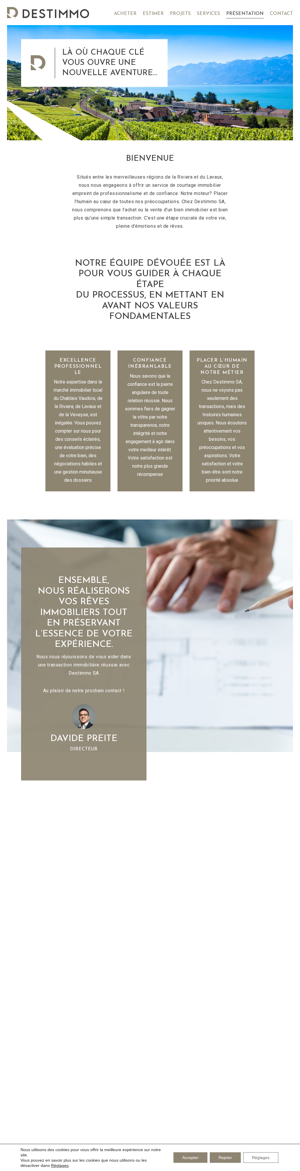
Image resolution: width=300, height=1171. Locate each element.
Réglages (60, 1165)
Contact (281, 13)
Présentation (245, 13)
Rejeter (225, 1157)
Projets (180, 13)
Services (208, 13)
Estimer (153, 13)
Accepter (190, 1157)
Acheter (125, 13)
